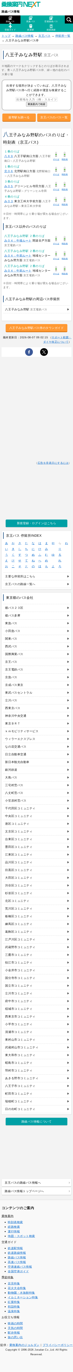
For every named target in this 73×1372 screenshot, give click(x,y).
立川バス (11, 700)
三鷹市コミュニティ (18, 954)
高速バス (30, 21)
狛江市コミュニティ (18, 962)
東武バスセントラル (18, 692)
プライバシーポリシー (58, 1345)
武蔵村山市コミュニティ (21, 1047)
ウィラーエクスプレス (20, 738)
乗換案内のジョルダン (24, 1345)
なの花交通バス (15, 746)
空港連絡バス (51, 21)
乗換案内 (8, 1216)
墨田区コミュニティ (18, 846)
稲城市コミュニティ (18, 1008)
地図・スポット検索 (21, 1236)
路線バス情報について (36, 1121)
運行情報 (14, 1231)
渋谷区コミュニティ (18, 885)
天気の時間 (15, 1328)
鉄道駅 (30, 30)
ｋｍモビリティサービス (21, 731)
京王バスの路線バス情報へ (23, 1182)
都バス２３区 (14, 607)
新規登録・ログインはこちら (36, 523)
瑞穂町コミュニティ (18, 1101)
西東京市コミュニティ (20, 1016)
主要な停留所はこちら (20, 576)
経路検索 (14, 1226)
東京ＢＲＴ (12, 723)
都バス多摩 (12, 615)
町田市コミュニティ (18, 1093)
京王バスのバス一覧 (54, 117)
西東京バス (12, 708)
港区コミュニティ (17, 823)
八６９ (8, 156)
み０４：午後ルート (18, 240)
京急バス (11, 677)
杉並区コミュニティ (18, 893)
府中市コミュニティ (18, 1001)
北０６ (8, 171)
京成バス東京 (14, 684)
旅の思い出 (15, 1337)
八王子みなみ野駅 (26, 309)
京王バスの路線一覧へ (20, 584)
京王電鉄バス (14, 669)
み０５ (8, 186)
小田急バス (12, 631)
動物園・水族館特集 (21, 1292)
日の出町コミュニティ (20, 1109)
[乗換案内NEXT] (23, 5)
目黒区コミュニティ (18, 870)
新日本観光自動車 (17, 762)
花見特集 (14, 1283)
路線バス (10, 21)
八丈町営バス (14, 792)
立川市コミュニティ (18, 993)
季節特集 (8, 1277)
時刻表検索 (15, 1222)
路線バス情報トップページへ (24, 1191)
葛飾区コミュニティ (18, 931)
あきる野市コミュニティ (21, 1078)
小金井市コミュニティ (20, 970)
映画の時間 (15, 1323)
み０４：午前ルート (18, 255)
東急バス (11, 623)
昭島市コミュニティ (18, 1062)
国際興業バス (14, 654)
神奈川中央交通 (15, 715)
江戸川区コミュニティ (20, 939)
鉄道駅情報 (15, 1248)
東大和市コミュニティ (20, 1055)
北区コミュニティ (17, 900)
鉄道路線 (51, 30)
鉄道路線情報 (17, 1252)
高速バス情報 (17, 1262)
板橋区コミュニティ (18, 916)
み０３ (8, 201)
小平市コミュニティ (18, 1024)
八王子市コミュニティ (20, 1085)
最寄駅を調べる (19, 117)
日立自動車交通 (15, 754)
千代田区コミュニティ (20, 808)
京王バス (44, 35)
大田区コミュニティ (18, 877)
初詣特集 (14, 1306)
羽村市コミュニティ (18, 1070)
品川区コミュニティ (18, 862)
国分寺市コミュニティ (20, 978)
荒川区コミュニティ (18, 908)
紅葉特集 (14, 1302)
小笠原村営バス (15, 800)
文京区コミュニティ (18, 831)
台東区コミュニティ (18, 839)
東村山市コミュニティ (20, 1039)
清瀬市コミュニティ (18, 1031)
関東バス (11, 638)
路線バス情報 (11, 11)
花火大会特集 (17, 1288)
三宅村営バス (14, 785)
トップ (6, 35)
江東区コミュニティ (18, 854)
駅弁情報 (14, 1332)
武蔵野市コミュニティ (20, 947)
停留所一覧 (62, 35)
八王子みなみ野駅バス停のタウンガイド (36, 327)
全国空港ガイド (18, 1271)
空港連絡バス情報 (20, 1266)
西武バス (11, 646)
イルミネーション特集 (23, 1297)
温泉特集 (14, 1311)
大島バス (11, 777)
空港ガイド (10, 30)
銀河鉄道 (11, 769)
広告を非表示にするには (53, 463)
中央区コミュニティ (18, 816)
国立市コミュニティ (18, 985)
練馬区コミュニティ (18, 924)
